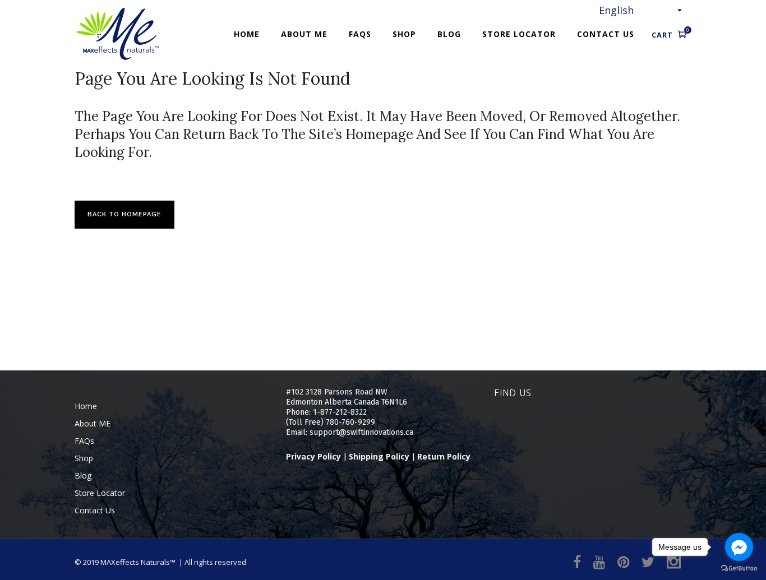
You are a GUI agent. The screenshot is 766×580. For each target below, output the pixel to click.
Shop (84, 458)
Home (86, 406)
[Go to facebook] (739, 547)
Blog (83, 475)
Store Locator (100, 493)
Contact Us (95, 510)
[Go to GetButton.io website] (739, 568)
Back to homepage (124, 214)
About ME (92, 423)
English (616, 10)
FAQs (84, 440)
